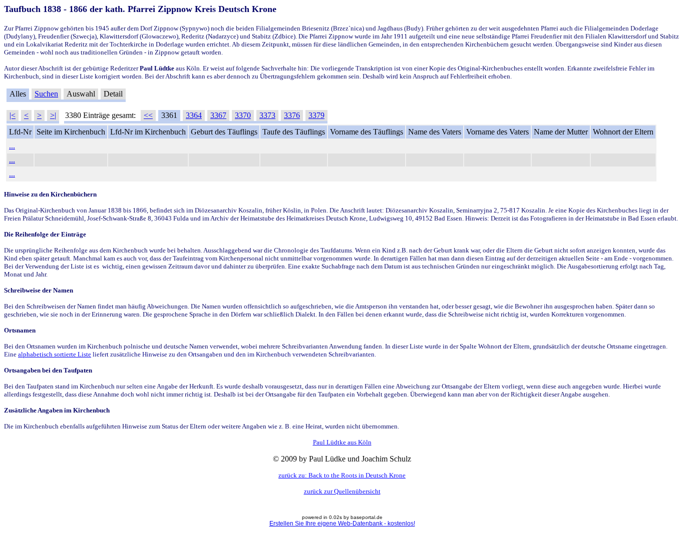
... (12, 146)
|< (13, 115)
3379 (316, 115)
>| (53, 115)
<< (148, 115)
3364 (194, 115)
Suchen (46, 94)
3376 (292, 115)
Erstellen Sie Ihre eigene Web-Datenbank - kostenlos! (342, 523)
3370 (243, 115)
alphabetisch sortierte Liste (54, 354)
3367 (218, 115)
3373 (267, 115)
